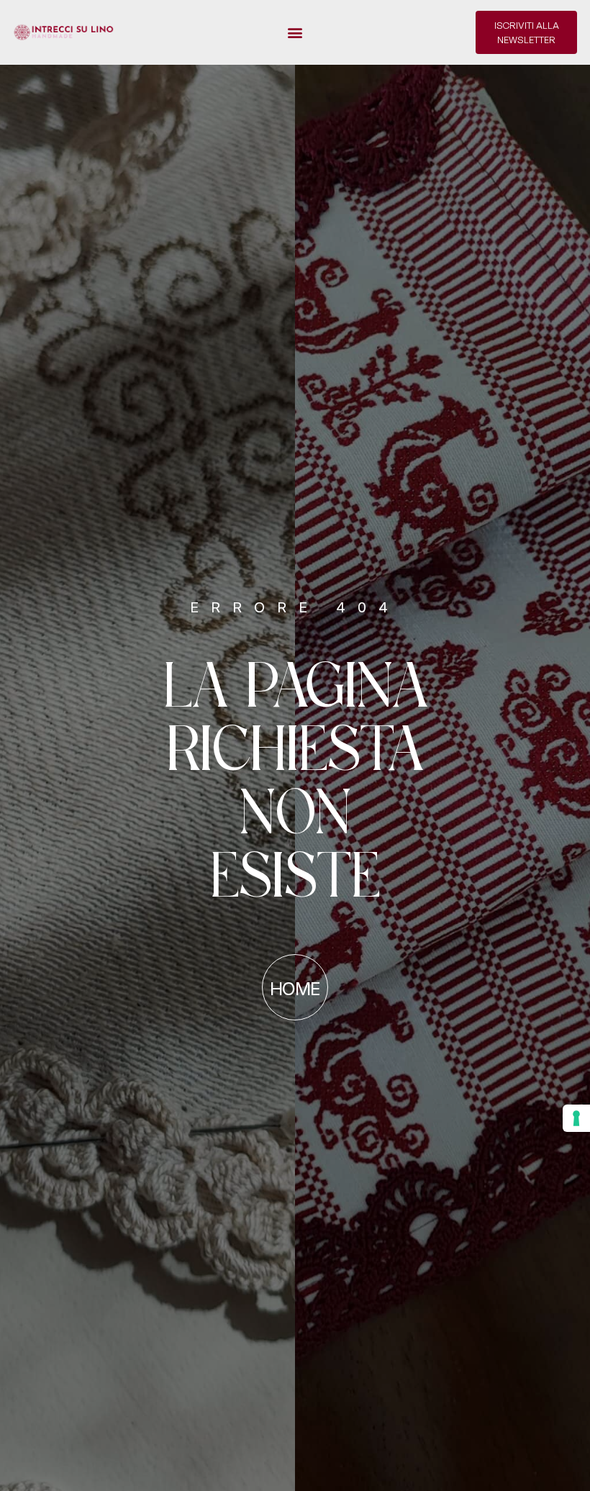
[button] (295, 33)
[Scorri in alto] (24, 1453)
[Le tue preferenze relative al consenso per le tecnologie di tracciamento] (576, 1118)
